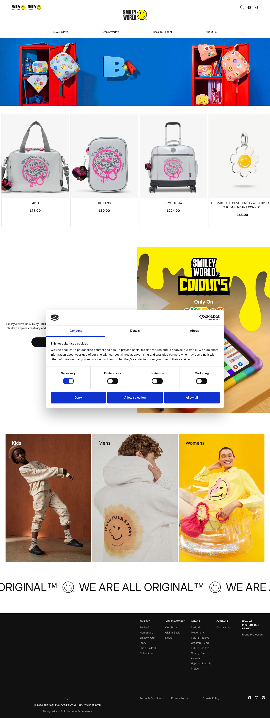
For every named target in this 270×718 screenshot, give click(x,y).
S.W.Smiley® (61, 31)
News (168, 637)
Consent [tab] (76, 330)
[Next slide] (268, 171)
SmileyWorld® (110, 31)
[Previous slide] (2, 171)
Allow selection (135, 397)
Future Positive (200, 648)
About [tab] (194, 330)
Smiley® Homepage (146, 630)
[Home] (135, 15)
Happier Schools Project (201, 666)
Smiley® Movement (197, 630)
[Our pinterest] (263, 697)
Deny (78, 397)
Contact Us (223, 627)
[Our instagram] (256, 7)
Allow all (192, 397)
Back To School (162, 31)
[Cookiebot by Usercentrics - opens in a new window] (202, 318)
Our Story (171, 627)
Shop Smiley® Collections (148, 650)
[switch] (112, 381)
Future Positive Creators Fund (200, 640)
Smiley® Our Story (147, 640)
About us (211, 31)
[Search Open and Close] (242, 7)
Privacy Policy (179, 698)
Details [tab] (135, 330)
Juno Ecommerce (81, 711)
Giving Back (172, 632)
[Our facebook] (249, 7)
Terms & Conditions (152, 698)
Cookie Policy (211, 698)
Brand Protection (252, 634)
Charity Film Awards (198, 656)
